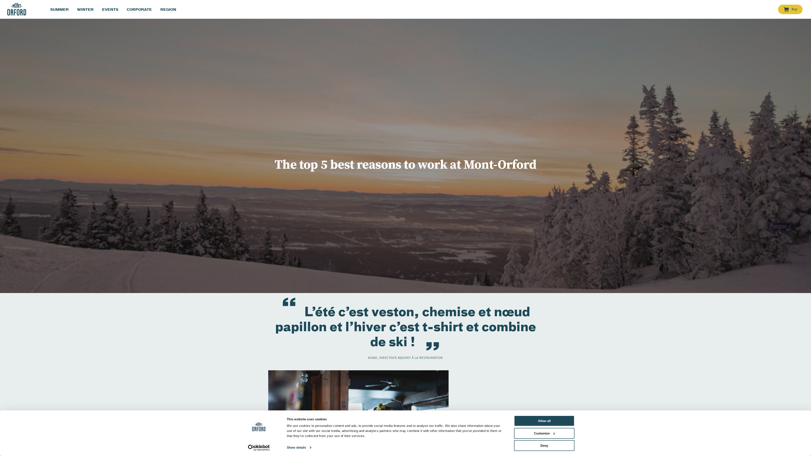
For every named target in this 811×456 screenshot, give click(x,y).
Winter (85, 9)
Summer (59, 9)
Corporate (139, 9)
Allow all (544, 421)
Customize (542, 433)
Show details (296, 447)
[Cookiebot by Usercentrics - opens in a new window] (258, 448)
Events (110, 9)
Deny (544, 445)
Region (168, 9)
